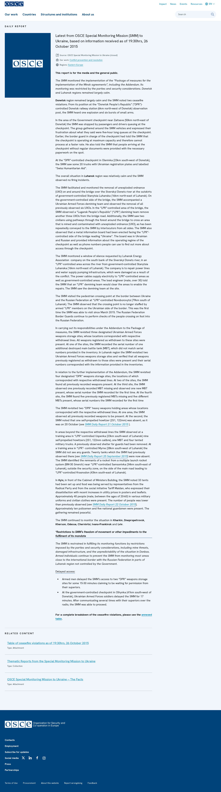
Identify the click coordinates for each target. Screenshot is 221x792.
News (173, 4)
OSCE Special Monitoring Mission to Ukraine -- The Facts (45, 679)
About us (88, 14)
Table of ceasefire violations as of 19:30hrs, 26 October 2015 (48, 643)
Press (8, 764)
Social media (12, 758)
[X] (23, 758)
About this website (50, 783)
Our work (11, 14)
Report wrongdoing (73, 783)
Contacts (10, 740)
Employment (11, 746)
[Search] (212, 14)
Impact (163, 4)
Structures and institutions (59, 14)
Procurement (29, 783)
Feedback (92, 783)
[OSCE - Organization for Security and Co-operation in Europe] (14, 4)
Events (183, 4)
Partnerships (12, 770)
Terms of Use (11, 783)
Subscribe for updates (17, 752)
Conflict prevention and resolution (86, 60)
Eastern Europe (75, 64)
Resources (196, 4)
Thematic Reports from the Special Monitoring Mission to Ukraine (51, 661)
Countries (29, 14)
